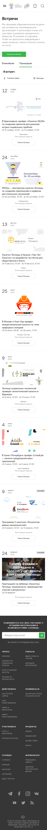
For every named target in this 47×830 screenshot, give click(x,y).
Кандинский (30, 736)
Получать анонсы (14, 54)
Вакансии (6, 769)
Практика (6, 656)
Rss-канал (32, 802)
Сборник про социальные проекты (7, 663)
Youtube (14, 802)
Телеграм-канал (10, 793)
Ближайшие (8, 63)
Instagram (27, 793)
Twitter (23, 802)
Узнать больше (23, 142)
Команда (6, 765)
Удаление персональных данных (31, 769)
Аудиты (28, 731)
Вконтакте (36, 793)
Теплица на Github (10, 738)
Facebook (19, 793)
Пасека (28, 745)
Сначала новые (13, 78)
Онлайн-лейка (31, 741)
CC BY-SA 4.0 (28, 827)
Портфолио (7, 774)
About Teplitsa (8, 779)
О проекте (6, 760)
